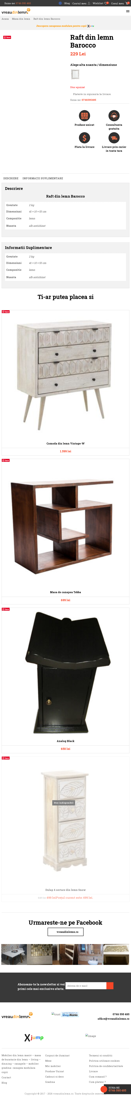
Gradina (50, 1081)
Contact (6, 1077)
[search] (122, 11)
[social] (110, 1023)
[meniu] (127, 11)
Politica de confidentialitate (106, 1066)
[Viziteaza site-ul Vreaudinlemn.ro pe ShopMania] (70, 1014)
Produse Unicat (54, 1071)
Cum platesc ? (97, 1081)
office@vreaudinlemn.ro (113, 1018)
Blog (67, 3)
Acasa (5, 18)
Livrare (93, 1071)
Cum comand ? (98, 1076)
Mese (48, 1060)
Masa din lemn (21, 18)
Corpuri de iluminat (57, 1055)
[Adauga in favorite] (125, 314)
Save (8, 37)
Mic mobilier (53, 1066)
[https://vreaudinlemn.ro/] (17, 1015)
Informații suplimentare (43, 178)
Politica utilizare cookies (104, 1060)
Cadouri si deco (54, 1076)
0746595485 (89, 99)
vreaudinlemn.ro (67, 931)
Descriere (10, 178)
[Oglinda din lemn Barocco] (75, 74)
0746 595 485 (23, 3)
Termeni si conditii (100, 1055)
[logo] (16, 11)
